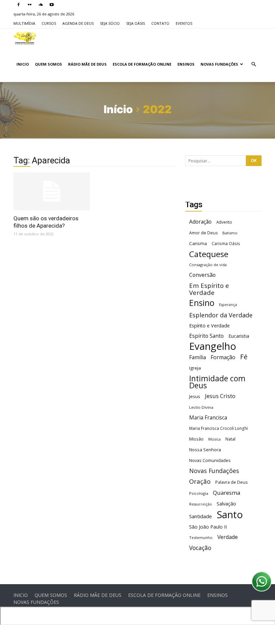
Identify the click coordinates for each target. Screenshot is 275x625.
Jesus (194, 396)
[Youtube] (52, 4)
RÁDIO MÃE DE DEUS (87, 64)
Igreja (195, 368)
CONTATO (160, 23)
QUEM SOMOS (48, 64)
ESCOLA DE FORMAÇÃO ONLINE (142, 64)
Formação (223, 357)
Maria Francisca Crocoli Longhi (218, 428)
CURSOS (49, 23)
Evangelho (212, 346)
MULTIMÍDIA (24, 23)
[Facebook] (18, 4)
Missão (196, 439)
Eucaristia (238, 336)
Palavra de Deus (231, 482)
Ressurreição (200, 504)
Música (214, 439)
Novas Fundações (214, 470)
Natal (230, 439)
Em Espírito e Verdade (209, 289)
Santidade (200, 516)
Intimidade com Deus (217, 382)
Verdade (227, 537)
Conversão (202, 275)
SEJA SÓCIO (110, 23)
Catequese (208, 253)
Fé (244, 356)
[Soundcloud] (41, 4)
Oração (200, 481)
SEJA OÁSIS (135, 23)
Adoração (200, 221)
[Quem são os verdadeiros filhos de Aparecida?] (51, 191)
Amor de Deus (203, 233)
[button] (253, 64)
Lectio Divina (201, 407)
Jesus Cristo (220, 395)
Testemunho (201, 537)
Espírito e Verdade (209, 325)
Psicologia (198, 493)
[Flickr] (29, 4)
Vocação (200, 547)
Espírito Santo (206, 335)
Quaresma (226, 492)
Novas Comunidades (210, 460)
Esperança (228, 304)
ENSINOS (186, 64)
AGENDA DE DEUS (78, 23)
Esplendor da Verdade (221, 315)
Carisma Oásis (226, 243)
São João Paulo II (208, 527)
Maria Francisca (208, 417)
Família (197, 357)
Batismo (229, 232)
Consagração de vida (208, 264)
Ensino (201, 302)
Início (118, 109)
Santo (230, 514)
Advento (224, 222)
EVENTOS (184, 23)
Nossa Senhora (205, 450)
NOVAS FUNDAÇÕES (219, 64)
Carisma (198, 243)
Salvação (226, 503)
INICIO (22, 64)
